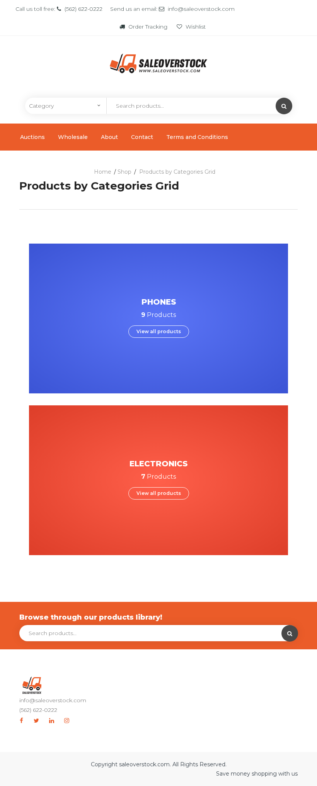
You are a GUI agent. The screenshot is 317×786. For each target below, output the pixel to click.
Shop (124, 171)
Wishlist (195, 26)
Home (102, 171)
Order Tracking (148, 26)
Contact (142, 137)
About (109, 137)
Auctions (32, 137)
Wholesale (73, 137)
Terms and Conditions (197, 137)
